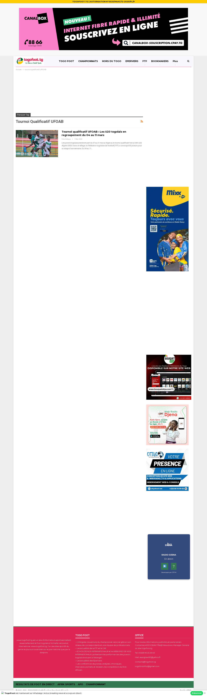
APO (80, 684)
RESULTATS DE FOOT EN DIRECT (35, 684)
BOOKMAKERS (160, 61)
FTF (145, 61)
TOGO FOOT (66, 61)
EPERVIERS (131, 61)
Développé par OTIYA (168, 572)
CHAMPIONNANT (96, 684)
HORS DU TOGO (111, 61)
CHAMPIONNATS (88, 61)
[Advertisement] (103, 92)
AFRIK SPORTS (66, 684)
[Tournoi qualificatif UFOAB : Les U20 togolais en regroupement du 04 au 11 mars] (37, 143)
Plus (175, 61)
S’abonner (197, 693)
